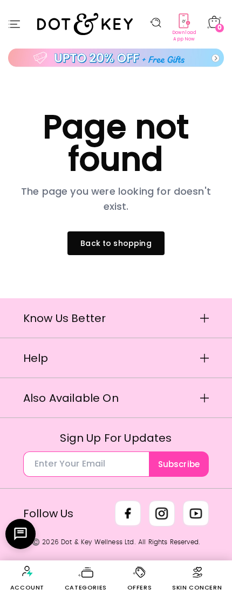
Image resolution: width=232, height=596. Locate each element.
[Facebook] (128, 513)
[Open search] (155, 22)
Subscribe (179, 464)
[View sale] (116, 58)
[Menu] (14, 24)
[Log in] (27, 571)
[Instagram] (162, 513)
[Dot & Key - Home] (85, 24)
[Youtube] (196, 513)
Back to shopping (116, 243)
